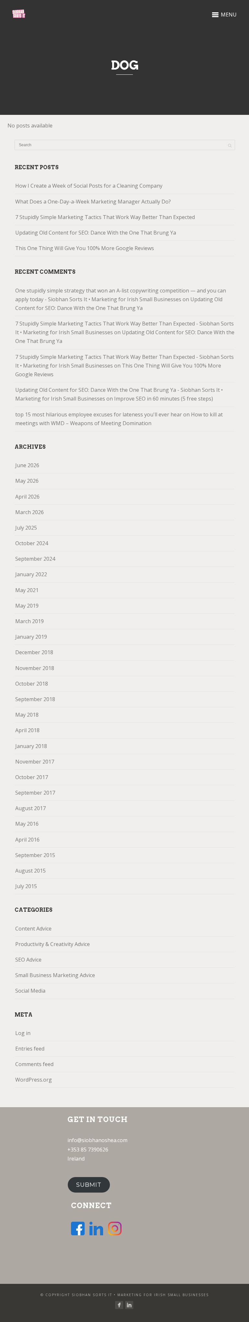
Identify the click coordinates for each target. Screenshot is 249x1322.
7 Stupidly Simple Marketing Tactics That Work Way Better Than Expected (105, 217)
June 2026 (27, 465)
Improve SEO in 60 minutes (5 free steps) (163, 398)
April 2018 (27, 730)
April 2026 (27, 496)
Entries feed (29, 1048)
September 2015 (35, 855)
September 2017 (35, 792)
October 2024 (31, 543)
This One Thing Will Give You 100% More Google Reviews (84, 248)
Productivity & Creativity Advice (52, 944)
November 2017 (34, 761)
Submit (88, 1184)
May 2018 (27, 714)
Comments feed (34, 1064)
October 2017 (31, 777)
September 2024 (35, 558)
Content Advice (33, 928)
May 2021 (27, 590)
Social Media (30, 990)
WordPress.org (33, 1079)
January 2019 (31, 636)
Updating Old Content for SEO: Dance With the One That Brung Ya (95, 232)
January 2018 (31, 746)
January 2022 (31, 574)
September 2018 (35, 699)
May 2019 (27, 605)
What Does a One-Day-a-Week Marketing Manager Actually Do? (93, 201)
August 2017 (30, 808)
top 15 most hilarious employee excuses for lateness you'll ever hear (98, 414)
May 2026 (27, 480)
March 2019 (29, 621)
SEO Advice (28, 959)
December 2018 (34, 652)
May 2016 (27, 823)
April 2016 (27, 839)
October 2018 (31, 683)
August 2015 (30, 870)
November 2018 (34, 668)
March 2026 (29, 512)
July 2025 (26, 527)
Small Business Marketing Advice (55, 975)
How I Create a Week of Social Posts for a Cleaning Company (88, 185)
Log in (22, 1033)
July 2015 (26, 886)
